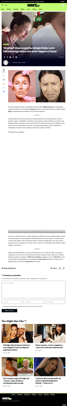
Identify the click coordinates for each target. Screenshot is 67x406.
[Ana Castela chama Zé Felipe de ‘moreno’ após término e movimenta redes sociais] (17, 366)
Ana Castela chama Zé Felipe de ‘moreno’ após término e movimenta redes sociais (16, 380)
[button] (62, 1)
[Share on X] (7, 57)
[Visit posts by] (5, 62)
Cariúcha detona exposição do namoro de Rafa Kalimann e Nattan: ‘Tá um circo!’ (48, 380)
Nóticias (6, 44)
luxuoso (32, 109)
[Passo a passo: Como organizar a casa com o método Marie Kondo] (49, 333)
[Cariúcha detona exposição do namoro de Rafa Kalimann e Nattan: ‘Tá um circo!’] (49, 366)
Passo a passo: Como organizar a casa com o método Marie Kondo (49, 346)
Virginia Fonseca (48, 107)
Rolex (10, 111)
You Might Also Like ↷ (14, 321)
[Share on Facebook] (4, 57)
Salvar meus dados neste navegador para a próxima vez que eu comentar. (23, 306)
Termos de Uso (39, 1)
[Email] (10, 57)
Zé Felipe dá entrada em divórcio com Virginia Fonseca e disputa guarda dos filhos (16, 347)
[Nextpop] (33, 5)
